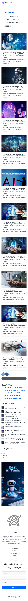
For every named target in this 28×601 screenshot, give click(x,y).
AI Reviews (4, 455)
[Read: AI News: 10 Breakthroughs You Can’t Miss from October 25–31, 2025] (14, 177)
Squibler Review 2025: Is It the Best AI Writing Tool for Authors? (14, 427)
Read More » (6, 63)
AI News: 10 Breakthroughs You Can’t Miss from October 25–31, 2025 (14, 189)
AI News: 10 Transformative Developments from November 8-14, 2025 (15, 121)
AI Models (3, 457)
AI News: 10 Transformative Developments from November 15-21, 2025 (14, 87)
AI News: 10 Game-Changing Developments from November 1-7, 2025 (14, 155)
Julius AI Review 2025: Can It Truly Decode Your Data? (15, 423)
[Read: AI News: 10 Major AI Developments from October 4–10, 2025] (14, 279)
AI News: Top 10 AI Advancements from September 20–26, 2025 (14, 324)
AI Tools (3, 453)
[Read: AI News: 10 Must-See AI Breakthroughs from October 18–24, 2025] (14, 211)
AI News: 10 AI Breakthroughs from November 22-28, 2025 (13, 53)
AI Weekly (11, 56)
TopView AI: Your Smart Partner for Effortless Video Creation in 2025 (13, 411)
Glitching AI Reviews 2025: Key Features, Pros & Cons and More (15, 435)
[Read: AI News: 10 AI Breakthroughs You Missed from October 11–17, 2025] (14, 245)
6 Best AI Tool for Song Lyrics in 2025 (14, 390)
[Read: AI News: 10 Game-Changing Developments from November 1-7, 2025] (14, 143)
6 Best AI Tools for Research (11, 395)
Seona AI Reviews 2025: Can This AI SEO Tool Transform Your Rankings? (15, 443)
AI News (5, 56)
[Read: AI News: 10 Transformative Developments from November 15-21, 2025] (14, 75)
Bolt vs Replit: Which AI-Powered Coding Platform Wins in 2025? (15, 407)
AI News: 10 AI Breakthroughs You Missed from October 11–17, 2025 (14, 257)
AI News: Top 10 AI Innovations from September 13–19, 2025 (13, 358)
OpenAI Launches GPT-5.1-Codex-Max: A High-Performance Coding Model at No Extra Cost (15, 439)
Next (14, 379)
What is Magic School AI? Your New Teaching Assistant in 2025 (13, 415)
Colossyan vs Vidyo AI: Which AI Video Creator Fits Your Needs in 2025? (14, 419)
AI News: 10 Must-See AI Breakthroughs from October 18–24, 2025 (14, 223)
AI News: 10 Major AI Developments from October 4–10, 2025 (14, 291)
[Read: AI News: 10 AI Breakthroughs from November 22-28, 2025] (14, 41)
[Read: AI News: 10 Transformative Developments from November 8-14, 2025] (14, 109)
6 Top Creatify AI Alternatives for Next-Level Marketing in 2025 (14, 431)
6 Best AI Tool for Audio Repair (12, 398)
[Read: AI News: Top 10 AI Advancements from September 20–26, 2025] (14, 313)
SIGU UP (14, 587)
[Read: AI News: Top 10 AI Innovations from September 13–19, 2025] (14, 347)
